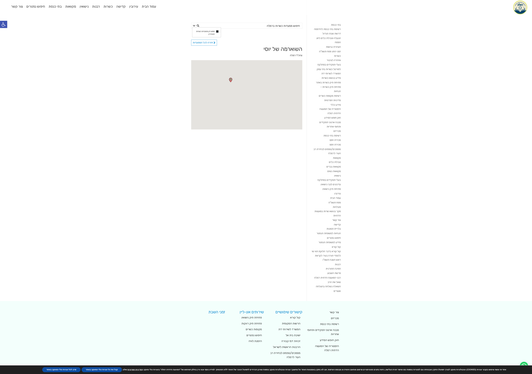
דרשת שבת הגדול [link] (331, 33)
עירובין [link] (133, 7)
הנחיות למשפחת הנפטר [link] (329, 233)
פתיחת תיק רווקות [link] (251, 323)
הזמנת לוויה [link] (255, 341)
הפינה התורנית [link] (333, 268)
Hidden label (217, 31)
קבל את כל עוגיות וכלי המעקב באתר (102, 369)
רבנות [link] (96, 7)
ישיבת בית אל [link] (293, 335)
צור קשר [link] (17, 7)
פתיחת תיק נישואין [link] (332, 188)
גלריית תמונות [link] (334, 228)
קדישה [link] (121, 7)
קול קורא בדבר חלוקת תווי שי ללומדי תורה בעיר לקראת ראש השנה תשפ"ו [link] (326, 255)
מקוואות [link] (70, 7)
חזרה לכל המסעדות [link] (203, 42)
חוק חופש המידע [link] (332, 117)
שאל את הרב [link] (334, 282)
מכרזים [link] (337, 131)
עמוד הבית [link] (149, 7)
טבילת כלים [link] (335, 162)
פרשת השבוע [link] (334, 273)
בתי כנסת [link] (55, 7)
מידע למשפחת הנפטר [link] (330, 242)
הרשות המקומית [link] (291, 323)
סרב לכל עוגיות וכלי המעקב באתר (61, 369)
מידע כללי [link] (336, 104)
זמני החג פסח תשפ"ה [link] (330, 51)
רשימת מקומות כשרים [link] (330, 95)
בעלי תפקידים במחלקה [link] (329, 64)
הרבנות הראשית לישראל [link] (286, 347)
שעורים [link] (337, 290)
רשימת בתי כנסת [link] (332, 135)
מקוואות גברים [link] (333, 166)
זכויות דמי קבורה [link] (290, 341)
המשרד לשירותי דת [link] (289, 329)
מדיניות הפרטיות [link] (332, 100)
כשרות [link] (108, 7)
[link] (3, 24)
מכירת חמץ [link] (335, 140)
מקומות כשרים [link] (254, 329)
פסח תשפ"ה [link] (334, 202)
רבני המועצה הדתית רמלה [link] (327, 277)
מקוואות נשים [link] (334, 171)
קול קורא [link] (336, 246)
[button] (230, 80)
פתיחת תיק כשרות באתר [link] (328, 82)
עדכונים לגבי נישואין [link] (331, 184)
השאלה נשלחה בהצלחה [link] (328, 286)
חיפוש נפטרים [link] (35, 7)
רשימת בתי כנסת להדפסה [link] (327, 29)
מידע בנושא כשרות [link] (331, 77)
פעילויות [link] (337, 206)
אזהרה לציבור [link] (334, 60)
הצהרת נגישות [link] (333, 46)
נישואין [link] (84, 7)
